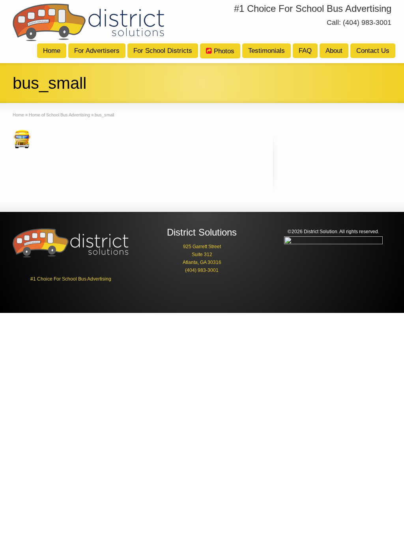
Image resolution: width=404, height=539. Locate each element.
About (333, 50)
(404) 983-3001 (202, 270)
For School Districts (162, 50)
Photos (224, 51)
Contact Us (372, 50)
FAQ (305, 50)
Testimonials (266, 50)
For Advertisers (97, 50)
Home (51, 50)
